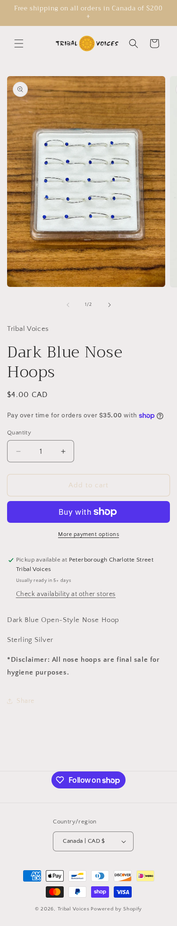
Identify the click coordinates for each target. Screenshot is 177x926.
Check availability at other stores (66, 594)
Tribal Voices (74, 909)
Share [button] (25, 701)
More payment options (88, 534)
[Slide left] (68, 304)
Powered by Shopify (116, 909)
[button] (18, 43)
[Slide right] (109, 304)
